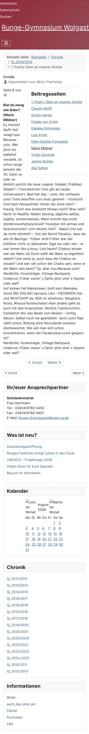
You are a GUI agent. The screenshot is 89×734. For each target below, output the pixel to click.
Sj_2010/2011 (17, 665)
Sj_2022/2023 (18, 651)
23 (61, 539)
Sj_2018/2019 (17, 605)
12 (39, 534)
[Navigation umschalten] (6, 43)
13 (44, 534)
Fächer (12, 711)
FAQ (10, 724)
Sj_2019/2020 (18, 625)
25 (34, 544)
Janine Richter (42, 161)
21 (50, 539)
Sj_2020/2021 (18, 631)
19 (39, 539)
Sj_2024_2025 (18, 658)
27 (44, 544)
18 (33, 539)
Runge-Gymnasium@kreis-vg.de (44, 418)
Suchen (5, 16)
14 (50, 534)
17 (27, 539)
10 (27, 534)
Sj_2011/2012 (17, 579)
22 (55, 539)
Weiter (53, 362)
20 (44, 539)
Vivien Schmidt (43, 155)
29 (55, 544)
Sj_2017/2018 (17, 618)
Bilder (11, 697)
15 (55, 534)
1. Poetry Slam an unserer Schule (56, 102)
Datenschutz (10, 10)
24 (27, 544)
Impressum (8, 3)
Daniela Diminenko (45, 128)
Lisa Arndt (39, 135)
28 (50, 544)
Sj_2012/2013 (17, 671)
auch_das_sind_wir (21, 704)
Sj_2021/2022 (18, 645)
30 (61, 544)
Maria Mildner (42, 148)
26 (39, 544)
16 (60, 534)
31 (27, 550)
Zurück (36, 362)
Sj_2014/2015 (17, 592)
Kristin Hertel (41, 115)
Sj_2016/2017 (17, 598)
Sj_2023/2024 (18, 638)
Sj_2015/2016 (17, 612)
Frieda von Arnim (44, 122)
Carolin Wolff (41, 108)
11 (33, 534)
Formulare (14, 717)
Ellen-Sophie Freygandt (49, 141)
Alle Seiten (39, 168)
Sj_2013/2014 (17, 585)
